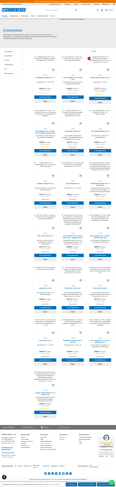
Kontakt (76, 4)
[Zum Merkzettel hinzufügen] (53, 70)
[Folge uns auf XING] (70, 473)
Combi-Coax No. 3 (45, 340)
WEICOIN (67, 4)
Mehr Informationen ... (55, 484)
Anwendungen (8, 51)
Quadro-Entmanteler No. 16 (100, 77)
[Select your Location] (113, 4)
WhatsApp (46, 427)
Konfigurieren (71, 484)
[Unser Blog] (46, 473)
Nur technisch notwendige (87, 484)
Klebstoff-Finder (66, 427)
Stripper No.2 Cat (45, 288)
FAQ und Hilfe (86, 4)
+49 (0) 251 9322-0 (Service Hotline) (11, 4)
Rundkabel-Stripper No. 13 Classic (72, 341)
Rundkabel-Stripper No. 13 (45, 77)
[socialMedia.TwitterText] (57, 473)
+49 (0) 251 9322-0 (8, 453)
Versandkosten (53, 479)
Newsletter (97, 4)
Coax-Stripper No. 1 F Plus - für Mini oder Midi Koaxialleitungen (100, 237)
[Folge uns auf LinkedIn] (67, 473)
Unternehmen (64, 434)
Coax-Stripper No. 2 (73, 183)
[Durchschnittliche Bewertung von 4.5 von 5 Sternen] (100, 95)
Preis (6, 69)
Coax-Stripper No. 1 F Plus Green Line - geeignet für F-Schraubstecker (73, 237)
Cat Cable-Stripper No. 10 (100, 131)
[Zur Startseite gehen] (14, 10)
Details (45, 101)
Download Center (84, 434)
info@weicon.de (10, 443)
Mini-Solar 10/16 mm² (72, 131)
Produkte (7, 60)
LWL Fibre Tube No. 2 (45, 236)
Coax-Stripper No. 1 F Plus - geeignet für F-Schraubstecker (100, 341)
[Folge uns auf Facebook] (53, 473)
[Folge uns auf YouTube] (60, 473)
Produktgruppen (9, 64)
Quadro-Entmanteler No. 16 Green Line (45, 394)
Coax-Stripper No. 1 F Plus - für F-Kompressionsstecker (45, 132)
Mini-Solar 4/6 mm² (100, 288)
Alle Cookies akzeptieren (105, 484)
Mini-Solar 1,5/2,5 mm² (73, 288)
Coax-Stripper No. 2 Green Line (72, 78)
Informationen (44, 434)
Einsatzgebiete (8, 55)
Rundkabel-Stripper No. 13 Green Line (100, 184)
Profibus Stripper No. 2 (45, 183)
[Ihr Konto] (102, 10)
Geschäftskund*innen (55, 4)
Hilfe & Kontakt (25, 434)
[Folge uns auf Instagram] (49, 473)
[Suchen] (76, 10)
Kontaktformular (29, 427)
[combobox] (59, 10)
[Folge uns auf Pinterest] (64, 473)
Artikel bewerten (72, 147)
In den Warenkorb (45, 97)
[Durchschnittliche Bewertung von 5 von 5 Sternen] (45, 93)
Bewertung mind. (9, 73)
